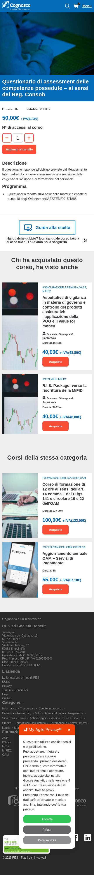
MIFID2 (7, 750)
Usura (22, 718)
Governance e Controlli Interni (68, 723)
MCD (5, 746)
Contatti (7, 698)
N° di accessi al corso (22, 127)
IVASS (6, 742)
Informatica (9, 708)
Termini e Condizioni (15, 690)
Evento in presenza (51, 708)
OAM (5, 754)
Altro (48, 713)
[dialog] (47, 786)
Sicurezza (8, 718)
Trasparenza (75, 713)
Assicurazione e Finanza (66, 718)
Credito (6, 723)
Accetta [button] (47, 819)
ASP (5, 738)
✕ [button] (69, 730)
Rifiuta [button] (47, 829)
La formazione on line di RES (20, 677)
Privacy (7, 686)
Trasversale (27, 708)
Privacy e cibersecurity (16, 713)
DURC (6, 681)
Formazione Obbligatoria (30, 723)
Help (5, 694)
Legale (6, 727)
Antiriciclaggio (38, 718)
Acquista (55, 361)
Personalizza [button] (47, 840)
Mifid (38, 713)
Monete (59, 713)
